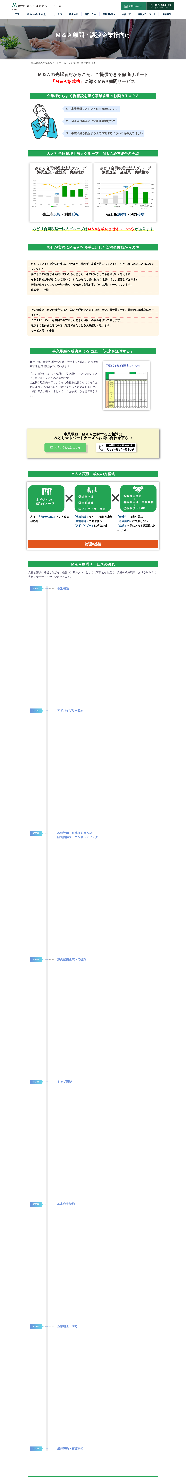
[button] (65, 447)
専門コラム (90, 14)
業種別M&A (109, 14)
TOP (17, 14)
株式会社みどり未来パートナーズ (48, 63)
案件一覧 (126, 14)
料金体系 (73, 14)
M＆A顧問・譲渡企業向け (81, 63)
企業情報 (166, 14)
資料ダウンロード (146, 14)
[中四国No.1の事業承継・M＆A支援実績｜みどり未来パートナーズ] (36, 6)
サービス (57, 14)
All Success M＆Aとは (36, 14)
